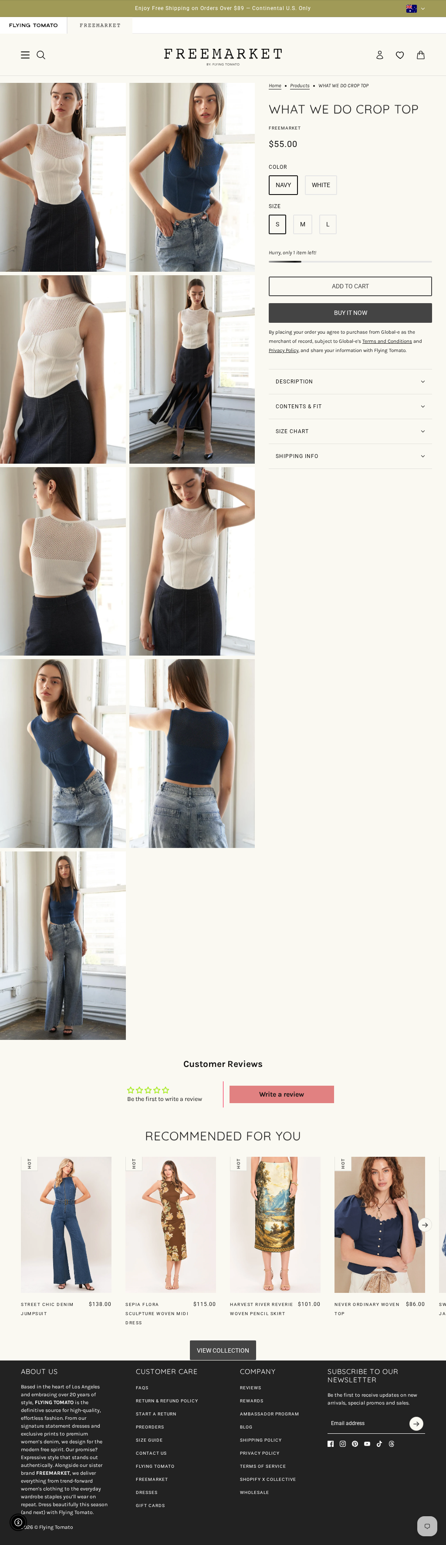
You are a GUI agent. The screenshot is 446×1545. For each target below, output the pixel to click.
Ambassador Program (269, 1414)
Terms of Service (263, 1466)
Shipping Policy (261, 1440)
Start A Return (156, 1414)
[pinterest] (355, 1444)
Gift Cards (150, 1505)
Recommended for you (223, 1135)
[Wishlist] (400, 55)
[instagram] (343, 1444)
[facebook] (330, 1444)
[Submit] (416, 1424)
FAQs (142, 1387)
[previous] (21, 1164)
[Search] (41, 55)
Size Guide (149, 1440)
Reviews (250, 1387)
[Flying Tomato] (223, 55)
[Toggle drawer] (25, 54)
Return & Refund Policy (167, 1400)
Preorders (150, 1427)
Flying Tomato (155, 1466)
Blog (246, 1427)
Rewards (252, 1400)
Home (275, 86)
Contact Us (151, 1453)
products (300, 86)
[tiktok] (379, 1444)
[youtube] (367, 1444)
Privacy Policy (260, 1453)
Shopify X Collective (268, 1479)
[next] (425, 1225)
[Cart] (420, 55)
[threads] (391, 1444)
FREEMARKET (152, 1479)
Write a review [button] (281, 1094)
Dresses (147, 1492)
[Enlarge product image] (63, 177)
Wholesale (254, 1492)
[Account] (379, 55)
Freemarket (285, 128)
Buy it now (350, 312)
